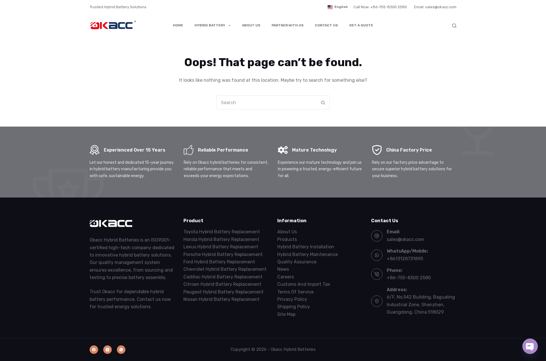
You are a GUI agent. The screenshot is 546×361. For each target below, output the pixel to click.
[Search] (454, 26)
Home (178, 25)
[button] (338, 7)
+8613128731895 (405, 258)
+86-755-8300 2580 (409, 277)
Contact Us (326, 25)
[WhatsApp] (121, 349)
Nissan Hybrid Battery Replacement (221, 299)
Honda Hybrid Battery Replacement (221, 239)
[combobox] (266, 102)
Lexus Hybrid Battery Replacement (220, 246)
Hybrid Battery (210, 25)
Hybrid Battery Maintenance (307, 254)
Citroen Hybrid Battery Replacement (222, 284)
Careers (285, 277)
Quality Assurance (297, 262)
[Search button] (322, 102)
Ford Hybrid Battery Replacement (219, 262)
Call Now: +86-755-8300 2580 (380, 7)
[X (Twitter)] (107, 349)
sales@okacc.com (405, 239)
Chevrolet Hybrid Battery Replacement (224, 269)
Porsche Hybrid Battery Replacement (223, 254)
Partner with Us (287, 25)
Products (287, 239)
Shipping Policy (293, 306)
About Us (251, 25)
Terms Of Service (295, 292)
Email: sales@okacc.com (435, 7)
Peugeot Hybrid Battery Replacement (223, 292)
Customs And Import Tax (303, 284)
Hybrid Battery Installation (305, 246)
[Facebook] (94, 349)
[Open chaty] (530, 346)
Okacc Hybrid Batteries (293, 349)
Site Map (286, 314)
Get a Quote (361, 25)
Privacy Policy (292, 299)
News (283, 269)
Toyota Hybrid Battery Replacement (221, 231)
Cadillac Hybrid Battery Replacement (222, 277)
